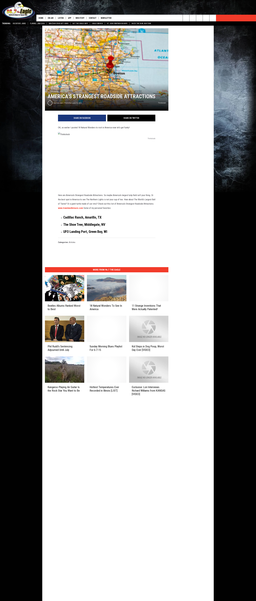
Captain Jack (58, 103)
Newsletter (106, 18)
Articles (72, 242)
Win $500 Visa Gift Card (58, 23)
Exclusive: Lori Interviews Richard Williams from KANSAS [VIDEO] (148, 390)
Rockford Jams (19, 23)
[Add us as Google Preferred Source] (192, 18)
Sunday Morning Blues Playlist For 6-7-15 (106, 348)
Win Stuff (80, 18)
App (69, 18)
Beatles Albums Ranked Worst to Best (64, 307)
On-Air (50, 18)
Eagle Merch (97, 23)
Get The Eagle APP (80, 23)
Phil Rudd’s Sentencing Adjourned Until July (60, 348)
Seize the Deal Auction (141, 23)
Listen (61, 18)
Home (41, 18)
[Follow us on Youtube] (212, 18)
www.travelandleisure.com (70, 208)
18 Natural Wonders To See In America (106, 307)
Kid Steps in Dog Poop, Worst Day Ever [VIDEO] (148, 348)
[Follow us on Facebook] (199, 18)
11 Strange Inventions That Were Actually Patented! (146, 307)
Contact (92, 18)
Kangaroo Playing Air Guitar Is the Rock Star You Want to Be (64, 388)
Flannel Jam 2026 (37, 23)
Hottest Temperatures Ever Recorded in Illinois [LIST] (104, 388)
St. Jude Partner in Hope (117, 23)
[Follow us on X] (206, 18)
